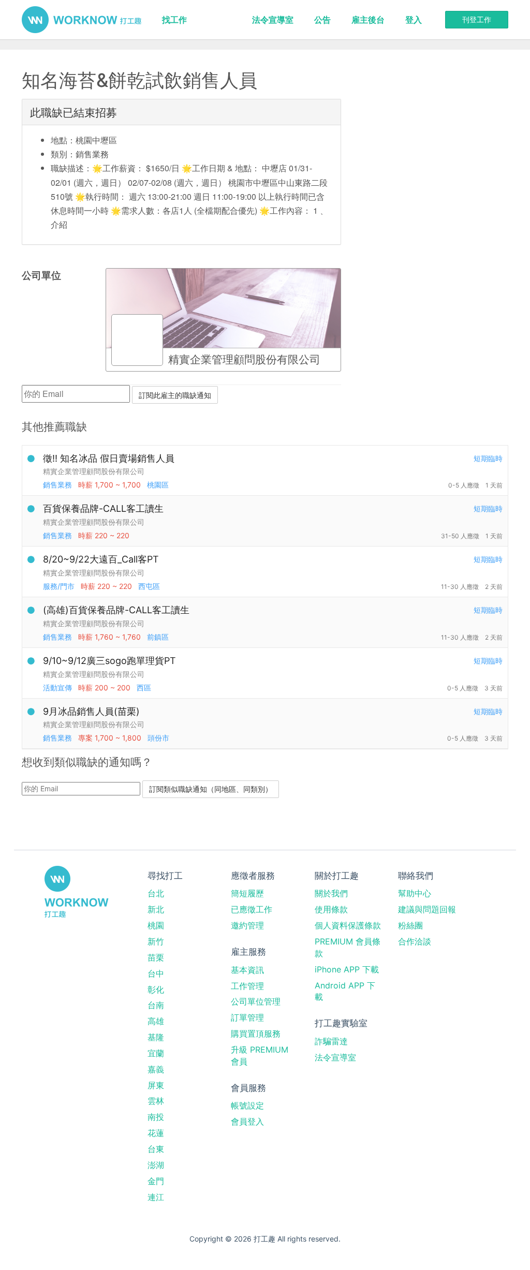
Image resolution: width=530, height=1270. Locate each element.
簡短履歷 (247, 893)
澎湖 (156, 1165)
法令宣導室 (272, 19)
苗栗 (156, 957)
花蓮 (156, 1133)
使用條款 (331, 909)
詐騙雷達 (331, 1041)
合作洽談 (414, 941)
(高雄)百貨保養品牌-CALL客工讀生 (116, 609)
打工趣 (81, 19)
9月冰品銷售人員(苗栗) (91, 711)
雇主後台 (368, 19)
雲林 (156, 1101)
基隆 (156, 1037)
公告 (322, 19)
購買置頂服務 (256, 1033)
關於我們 (331, 893)
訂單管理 (247, 1017)
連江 (156, 1197)
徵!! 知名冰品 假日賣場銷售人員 (108, 458)
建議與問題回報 (427, 909)
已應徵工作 (251, 909)
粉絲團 (410, 925)
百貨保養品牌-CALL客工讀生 (103, 508)
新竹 (156, 941)
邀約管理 (247, 925)
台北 (156, 893)
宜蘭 (156, 1053)
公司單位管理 (256, 1001)
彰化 (156, 989)
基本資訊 (247, 970)
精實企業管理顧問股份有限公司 (93, 471)
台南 (156, 1005)
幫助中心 (414, 893)
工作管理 (247, 986)
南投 (156, 1117)
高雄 (156, 1021)
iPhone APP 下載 (347, 969)
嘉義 (156, 1069)
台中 (156, 973)
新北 (156, 909)
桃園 (156, 925)
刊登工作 (476, 19)
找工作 (174, 19)
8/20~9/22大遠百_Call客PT (101, 559)
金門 (156, 1181)
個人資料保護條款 (348, 925)
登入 (413, 19)
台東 (156, 1149)
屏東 (156, 1085)
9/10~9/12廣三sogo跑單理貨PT (109, 660)
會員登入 (247, 1121)
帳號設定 (247, 1105)
